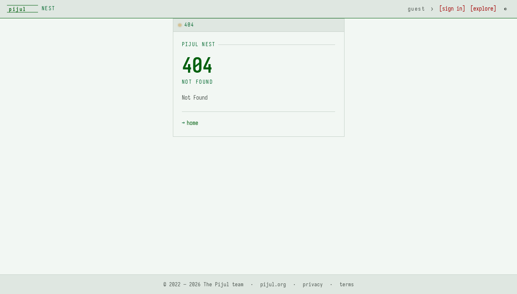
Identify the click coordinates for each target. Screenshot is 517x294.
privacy (313, 284)
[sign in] (452, 8)
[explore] (483, 8)
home (192, 123)
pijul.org (273, 284)
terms (347, 284)
